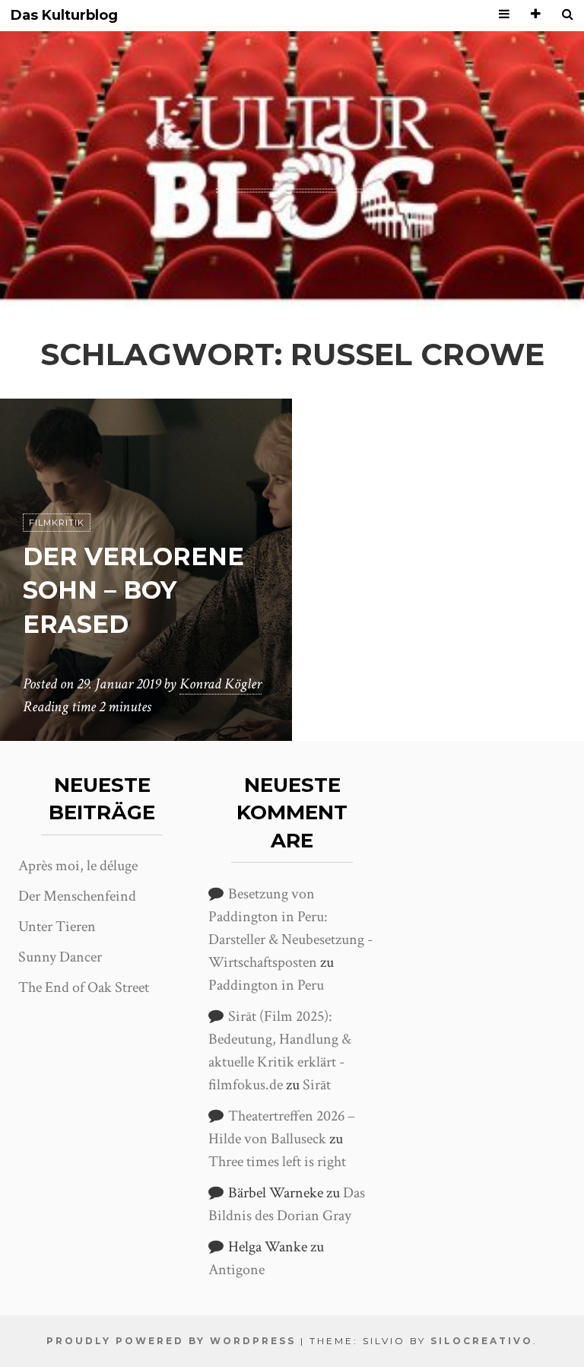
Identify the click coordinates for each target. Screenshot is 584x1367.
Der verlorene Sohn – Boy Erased (133, 591)
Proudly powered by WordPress (171, 1340)
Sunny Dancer (60, 957)
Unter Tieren (57, 926)
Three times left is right (277, 1161)
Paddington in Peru (266, 985)
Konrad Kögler (220, 684)
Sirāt (317, 1085)
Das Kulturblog (64, 16)
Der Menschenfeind (77, 896)
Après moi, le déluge (78, 866)
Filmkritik (56, 522)
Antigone (236, 1270)
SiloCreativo (481, 1340)
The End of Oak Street (83, 987)
